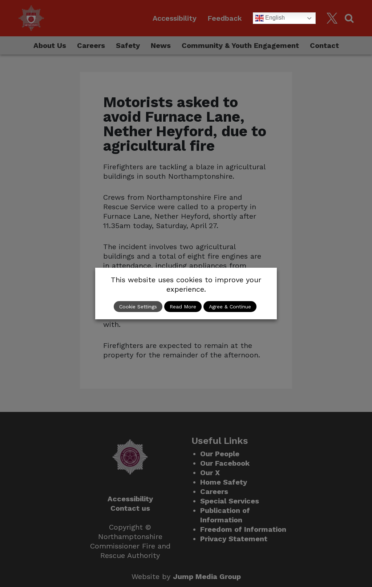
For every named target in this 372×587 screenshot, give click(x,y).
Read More (183, 306)
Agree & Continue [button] (230, 306)
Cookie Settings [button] (138, 306)
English (274, 18)
